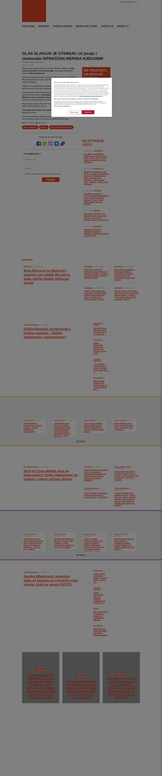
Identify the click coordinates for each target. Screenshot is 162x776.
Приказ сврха (74, 112)
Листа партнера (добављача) (62, 106)
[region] (81, 97)
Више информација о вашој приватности (90, 96)
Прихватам (88, 112)
